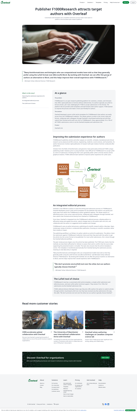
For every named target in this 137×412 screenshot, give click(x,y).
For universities (55, 385)
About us (42, 383)
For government (55, 387)
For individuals (78, 383)
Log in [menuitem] (133, 2)
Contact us (101, 385)
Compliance (49, 404)
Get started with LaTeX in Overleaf (67, 384)
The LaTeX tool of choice (28, 103)
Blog (41, 387)
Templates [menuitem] (98, 2)
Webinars (65, 388)
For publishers (55, 389)
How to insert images (68, 394)
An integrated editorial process (30, 100)
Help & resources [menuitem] (114, 2)
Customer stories (56, 391)
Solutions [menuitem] (89, 2)
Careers (42, 385)
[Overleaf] (5, 2)
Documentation (102, 383)
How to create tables (68, 396)
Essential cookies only (119, 410)
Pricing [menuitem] (106, 2)
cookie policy (83, 410)
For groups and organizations (78, 386)
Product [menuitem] (82, 2)
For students (78, 388)
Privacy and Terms (41, 404)
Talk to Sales (105, 357)
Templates (65, 386)
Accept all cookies (130, 410)
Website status (102, 387)
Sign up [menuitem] (126, 2)
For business (55, 383)
